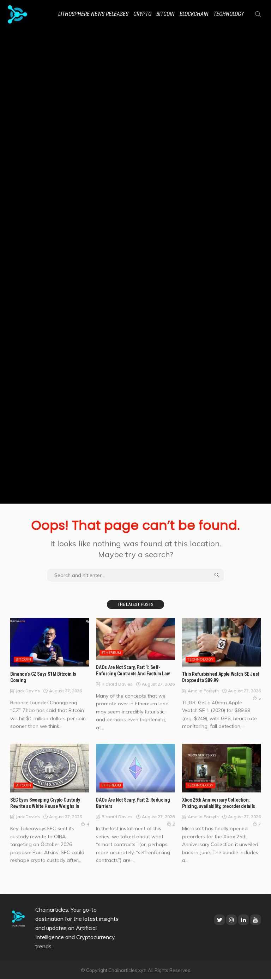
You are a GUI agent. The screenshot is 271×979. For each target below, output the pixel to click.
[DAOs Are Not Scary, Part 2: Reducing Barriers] (135, 768)
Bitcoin (165, 14)
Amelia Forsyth (203, 690)
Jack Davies (28, 690)
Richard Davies (117, 684)
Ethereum (111, 652)
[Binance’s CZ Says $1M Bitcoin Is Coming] (49, 642)
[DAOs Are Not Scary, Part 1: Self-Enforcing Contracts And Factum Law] (135, 639)
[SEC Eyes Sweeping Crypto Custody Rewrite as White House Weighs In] (49, 768)
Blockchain (194, 14)
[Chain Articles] (17, 14)
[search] (258, 14)
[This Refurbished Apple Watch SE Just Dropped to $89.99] (221, 642)
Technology (228, 14)
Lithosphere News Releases (93, 14)
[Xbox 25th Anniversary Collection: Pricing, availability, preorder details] (221, 768)
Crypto (142, 14)
